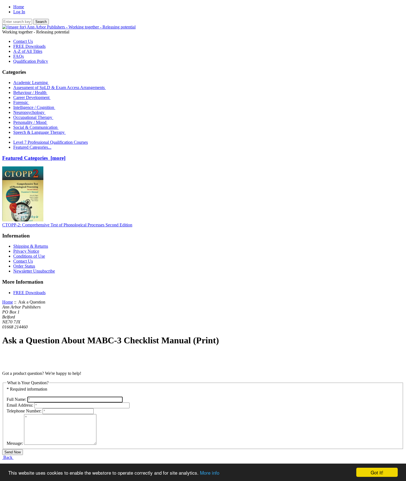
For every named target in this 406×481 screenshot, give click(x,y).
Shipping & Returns (30, 246)
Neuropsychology (29, 112)
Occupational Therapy (33, 117)
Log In (19, 11)
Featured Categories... (32, 147)
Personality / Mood (30, 122)
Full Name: (16, 399)
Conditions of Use (29, 256)
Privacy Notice (26, 251)
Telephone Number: (24, 411)
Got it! (377, 472)
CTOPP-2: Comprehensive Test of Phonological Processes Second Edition (67, 225)
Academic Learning (31, 82)
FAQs (18, 56)
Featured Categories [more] (33, 158)
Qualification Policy (30, 61)
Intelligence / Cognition (34, 107)
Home (18, 6)
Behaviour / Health (30, 92)
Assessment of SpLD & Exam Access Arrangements (59, 87)
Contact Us (23, 41)
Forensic (21, 102)
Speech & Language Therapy (39, 132)
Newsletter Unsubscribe (34, 271)
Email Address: (20, 405)
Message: (15, 443)
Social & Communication (36, 127)
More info (209, 472)
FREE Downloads (29, 46)
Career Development (32, 97)
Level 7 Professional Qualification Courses (50, 142)
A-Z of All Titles (27, 51)
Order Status (24, 266)
